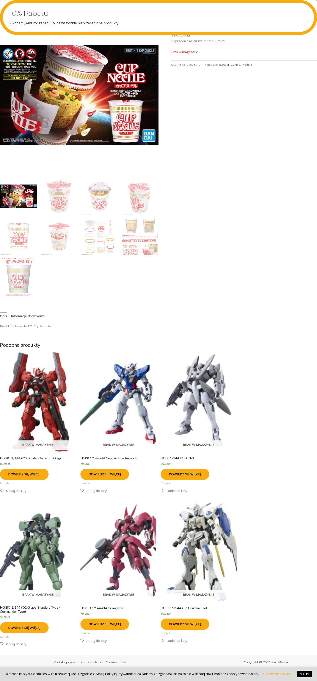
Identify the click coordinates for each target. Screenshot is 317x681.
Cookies (112, 662)
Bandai (224, 65)
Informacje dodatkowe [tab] (28, 316)
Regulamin (95, 662)
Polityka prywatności (69, 662)
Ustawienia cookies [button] (277, 674)
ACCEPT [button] (304, 674)
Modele (247, 65)
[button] (13, 490)
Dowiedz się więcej (24, 474)
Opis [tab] (3, 316)
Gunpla (235, 65)
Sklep (125, 662)
